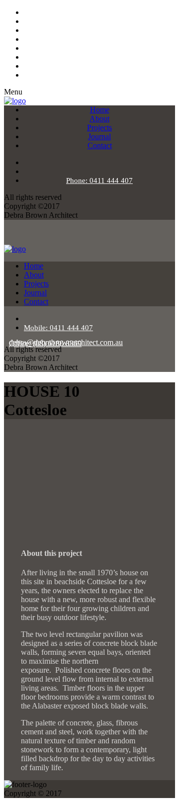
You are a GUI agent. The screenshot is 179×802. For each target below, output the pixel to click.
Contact (100, 145)
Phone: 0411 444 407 (99, 180)
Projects (99, 127)
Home (99, 109)
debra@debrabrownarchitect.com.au (66, 342)
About (99, 118)
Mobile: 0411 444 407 (58, 328)
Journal (99, 136)
